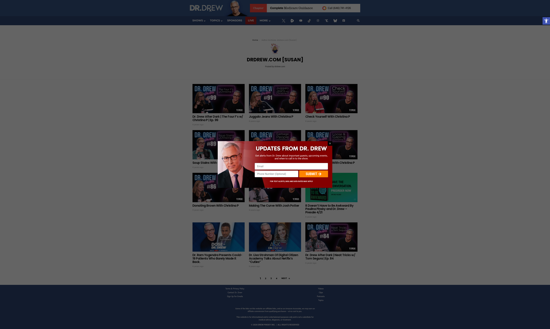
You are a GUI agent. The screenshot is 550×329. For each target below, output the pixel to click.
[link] (546, 21)
